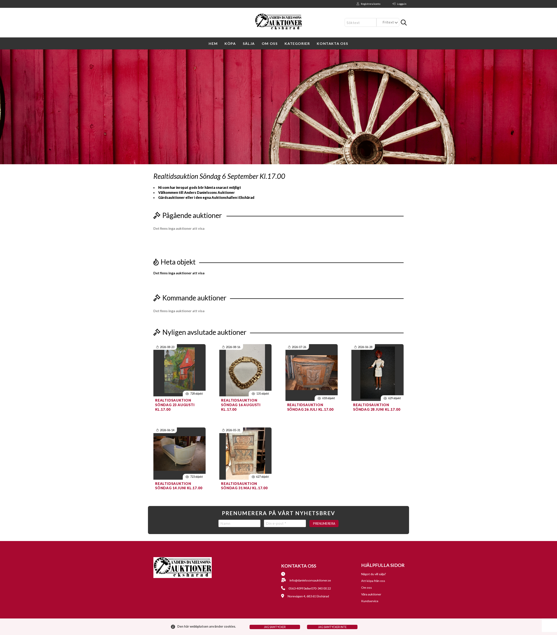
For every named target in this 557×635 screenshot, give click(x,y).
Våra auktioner (371, 594)
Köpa (230, 43)
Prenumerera (324, 523)
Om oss (270, 43)
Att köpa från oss (373, 581)
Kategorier (297, 43)
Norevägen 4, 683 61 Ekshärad (308, 596)
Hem (213, 43)
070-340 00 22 (321, 588)
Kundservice (369, 601)
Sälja (249, 43)
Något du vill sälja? (373, 574)
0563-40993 (297, 588)
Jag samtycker (275, 627)
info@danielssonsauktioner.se (310, 580)
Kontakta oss (332, 43)
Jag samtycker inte (332, 627)
